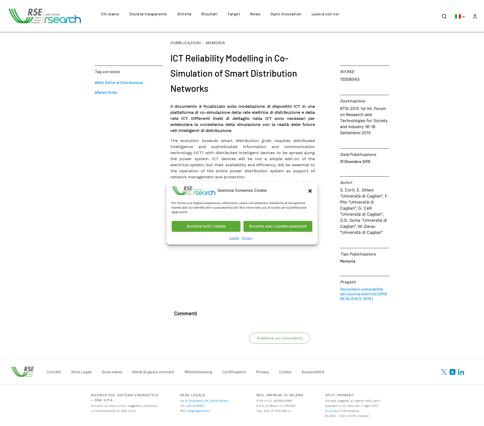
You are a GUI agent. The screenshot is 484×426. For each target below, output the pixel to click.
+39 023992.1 (195, 406)
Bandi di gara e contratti (153, 371)
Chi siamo (110, 13)
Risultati (209, 13)
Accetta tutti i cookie (206, 226)
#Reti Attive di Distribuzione (119, 82)
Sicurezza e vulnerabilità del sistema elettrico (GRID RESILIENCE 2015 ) (363, 294)
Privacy (247, 238)
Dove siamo (112, 371)
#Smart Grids (106, 92)
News (255, 13)
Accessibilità (312, 371)
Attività (184, 13)
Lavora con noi (325, 13)
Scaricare (332, 411)
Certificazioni (234, 371)
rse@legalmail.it (198, 411)
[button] (310, 190)
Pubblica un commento (280, 338)
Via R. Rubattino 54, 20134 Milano (204, 401)
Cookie (234, 238)
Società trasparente (148, 13)
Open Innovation (285, 13)
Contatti (54, 371)
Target (233, 13)
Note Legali (81, 371)
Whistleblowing (198, 371)
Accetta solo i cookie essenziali (278, 226)
